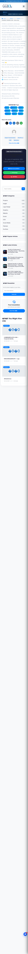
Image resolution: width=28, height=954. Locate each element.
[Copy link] (21, 123)
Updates (11, 18)
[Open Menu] (23, 6)
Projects (4, 14)
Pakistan (5, 226)
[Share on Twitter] (6, 123)
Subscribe (14, 294)
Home (4, 18)
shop (21, 110)
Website (5, 213)
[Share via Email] (17, 123)
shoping (8, 113)
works (20, 113)
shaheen (15, 110)
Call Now (15, 176)
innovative (13, 107)
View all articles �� (14, 143)
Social (4, 216)
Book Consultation (14, 168)
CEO (4, 219)
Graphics (5, 210)
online (20, 107)
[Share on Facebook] (10, 123)
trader (14, 113)
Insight (5, 203)
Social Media (6, 223)
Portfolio (5, 229)
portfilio (7, 110)
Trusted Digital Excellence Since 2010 (14, 1)
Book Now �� (13, 310)
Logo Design (6, 207)
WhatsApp (14, 172)
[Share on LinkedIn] (14, 123)
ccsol (7, 107)
